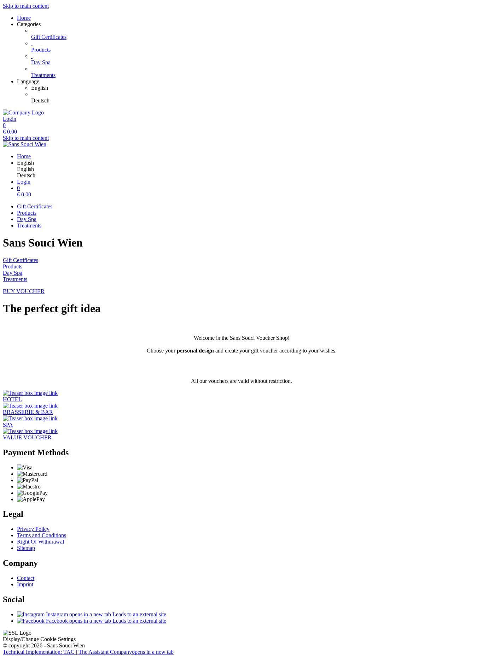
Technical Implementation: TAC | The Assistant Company (88, 652)
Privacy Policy (33, 529)
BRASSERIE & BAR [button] (28, 412)
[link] (255, 88)
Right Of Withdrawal (40, 542)
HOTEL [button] (12, 399)
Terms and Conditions (41, 535)
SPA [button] (8, 425)
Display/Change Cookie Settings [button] (39, 639)
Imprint (25, 584)
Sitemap (26, 548)
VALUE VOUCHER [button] (27, 437)
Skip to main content (26, 6)
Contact (25, 578)
